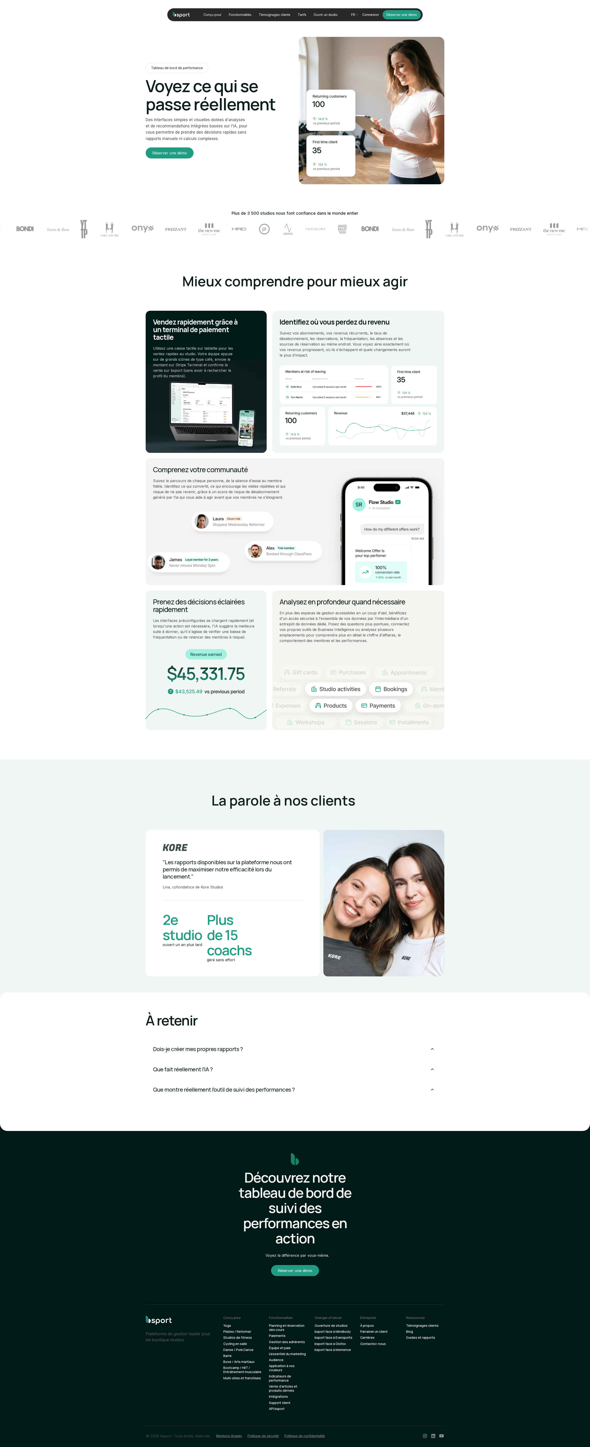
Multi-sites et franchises (242, 1378)
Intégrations (278, 1396)
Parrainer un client (374, 1332)
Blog (409, 1332)
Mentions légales (229, 1436)
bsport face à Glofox (330, 1344)
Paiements (277, 1336)
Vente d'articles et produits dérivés (283, 1388)
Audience (276, 1360)
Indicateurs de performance (280, 1378)
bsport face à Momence (333, 1350)
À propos (367, 1326)
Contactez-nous (373, 1344)
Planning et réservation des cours (286, 1328)
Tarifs (302, 15)
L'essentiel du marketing (287, 1354)
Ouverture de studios (331, 1326)
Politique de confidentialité (304, 1436)
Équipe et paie (280, 1348)
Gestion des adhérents (287, 1342)
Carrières (367, 1338)
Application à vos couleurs (282, 1368)
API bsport (277, 1409)
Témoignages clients (274, 15)
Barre (227, 1356)
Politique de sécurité (263, 1436)
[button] (212, 15)
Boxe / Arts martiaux (239, 1362)
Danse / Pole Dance (238, 1350)
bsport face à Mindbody (333, 1332)
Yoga (227, 1326)
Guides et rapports (420, 1338)
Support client (279, 1403)
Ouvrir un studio (326, 15)
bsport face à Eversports (333, 1338)
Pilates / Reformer (237, 1332)
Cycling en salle (235, 1344)
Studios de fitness (237, 1338)
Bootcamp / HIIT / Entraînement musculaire (242, 1370)
